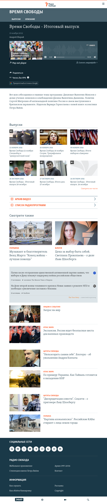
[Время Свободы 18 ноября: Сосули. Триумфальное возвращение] (53, 137)
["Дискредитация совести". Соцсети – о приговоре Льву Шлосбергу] (24, 402)
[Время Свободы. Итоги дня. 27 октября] (53, 168)
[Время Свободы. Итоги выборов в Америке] (84, 137)
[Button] (16, 73)
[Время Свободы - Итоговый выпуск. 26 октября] (84, 168)
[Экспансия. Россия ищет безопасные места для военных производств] (24, 334)
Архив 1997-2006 (62, 466)
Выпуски (16, 19)
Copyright (59, 491)
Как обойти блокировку (20, 491)
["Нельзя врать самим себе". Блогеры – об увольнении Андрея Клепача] (24, 358)
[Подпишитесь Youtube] (30, 449)
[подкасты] (42, 500)
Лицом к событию (51, 307)
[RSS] (48, 449)
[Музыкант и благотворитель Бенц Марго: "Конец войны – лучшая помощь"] (30, 233)
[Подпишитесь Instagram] (42, 449)
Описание (30, 19)
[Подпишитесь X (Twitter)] (24, 449)
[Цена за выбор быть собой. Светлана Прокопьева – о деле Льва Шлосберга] (76, 233)
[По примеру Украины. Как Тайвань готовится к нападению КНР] (24, 378)
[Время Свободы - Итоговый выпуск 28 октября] (23, 168)
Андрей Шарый (16, 37)
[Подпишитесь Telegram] (36, 449)
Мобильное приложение (20, 466)
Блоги (58, 248)
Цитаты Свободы (51, 351)
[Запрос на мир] (24, 314)
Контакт (58, 471)
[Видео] (65, 500)
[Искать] (88, 500)
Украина (14, 248)
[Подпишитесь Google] (11, 449)
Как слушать (15, 486)
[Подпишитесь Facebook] (17, 449)
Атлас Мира (48, 327)
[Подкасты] (54, 449)
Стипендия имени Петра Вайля (24, 471)
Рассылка (59, 486)
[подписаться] (60, 449)
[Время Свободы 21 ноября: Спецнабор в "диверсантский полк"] (23, 137)
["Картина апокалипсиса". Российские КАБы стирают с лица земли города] (24, 423)
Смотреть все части (89, 189)
